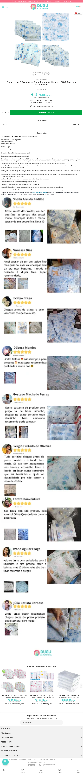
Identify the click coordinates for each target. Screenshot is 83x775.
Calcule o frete (42, 120)
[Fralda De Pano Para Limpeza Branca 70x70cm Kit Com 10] (69, 687)
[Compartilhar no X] (47, 73)
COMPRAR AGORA (46, 113)
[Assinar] (61, 722)
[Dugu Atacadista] (39, 6)
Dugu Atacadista (41, 79)
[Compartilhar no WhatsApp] (45, 73)
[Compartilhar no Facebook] (42, 73)
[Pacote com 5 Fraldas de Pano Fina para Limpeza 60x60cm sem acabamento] (14, 687)
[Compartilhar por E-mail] (49, 73)
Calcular (76, 124)
